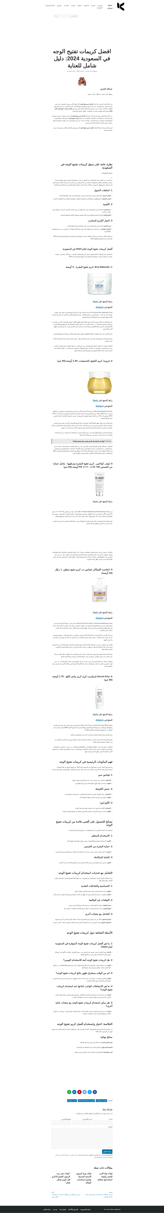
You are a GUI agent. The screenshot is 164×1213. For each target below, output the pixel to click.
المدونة (93, 5)
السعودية (86, 5)
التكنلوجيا (99, 8)
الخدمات (66, 5)
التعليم (79, 5)
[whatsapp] (69, 1092)
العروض (59, 5)
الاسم (110, 1119)
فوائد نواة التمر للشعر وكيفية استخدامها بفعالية (105, 1176)
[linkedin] (74, 1092)
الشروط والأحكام (73, 1209)
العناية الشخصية (50, 5)
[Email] (84, 1092)
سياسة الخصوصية (85, 1209)
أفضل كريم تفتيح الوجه (101, 1100)
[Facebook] (95, 1092)
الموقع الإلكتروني (66, 1119)
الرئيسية (100, 5)
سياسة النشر (47, 1209)
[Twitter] (90, 1092)
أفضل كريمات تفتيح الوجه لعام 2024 (86, 1100)
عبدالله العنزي (89, 71)
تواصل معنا (63, 1209)
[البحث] (56, 16)
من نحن (55, 1209)
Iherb (95, 301)
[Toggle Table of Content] (111, 178)
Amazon (100, 307)
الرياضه (73, 5)
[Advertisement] (82, 36)
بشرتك (59, 116)
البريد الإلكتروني (87, 1119)
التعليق (110, 1126)
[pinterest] (79, 1092)
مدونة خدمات (107, 1209)
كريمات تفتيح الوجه (72, 1100)
